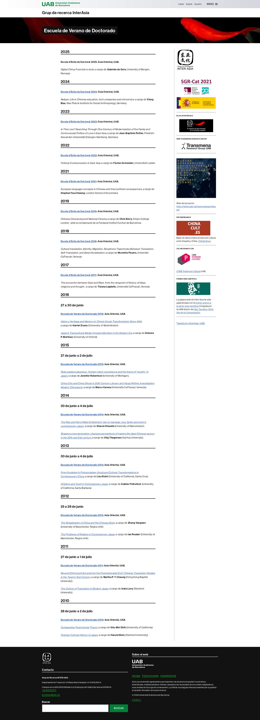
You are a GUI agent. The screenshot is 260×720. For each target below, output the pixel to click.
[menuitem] (181, 4)
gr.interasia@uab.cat (51, 695)
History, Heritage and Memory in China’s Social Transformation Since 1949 (101, 321)
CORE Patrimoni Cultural (188, 271)
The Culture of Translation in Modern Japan (84, 588)
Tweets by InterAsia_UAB (190, 323)
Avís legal (136, 675)
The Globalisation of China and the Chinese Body (88, 522)
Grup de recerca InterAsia (65, 12)
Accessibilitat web (168, 675)
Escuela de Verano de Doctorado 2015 (82, 364)
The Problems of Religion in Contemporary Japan (88, 534)
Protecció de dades (150, 675)
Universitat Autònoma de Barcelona (61, 4)
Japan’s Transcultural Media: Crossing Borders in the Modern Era (96, 333)
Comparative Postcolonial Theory (79, 627)
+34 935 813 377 (49, 690)
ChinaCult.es (204, 241)
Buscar (46, 701)
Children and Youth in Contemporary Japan (84, 484)
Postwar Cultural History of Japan (79, 635)
